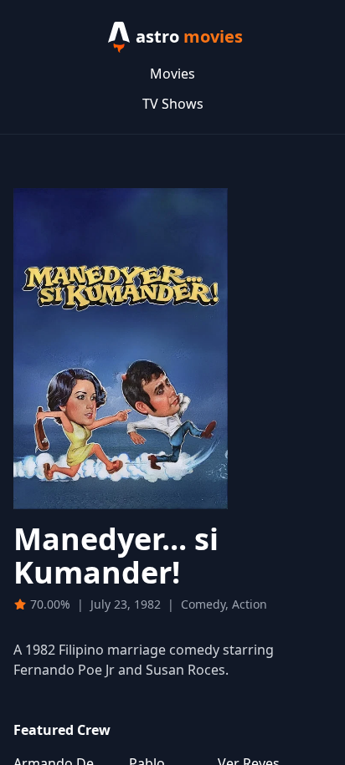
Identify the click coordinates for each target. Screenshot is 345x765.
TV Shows (172, 103)
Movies (172, 73)
